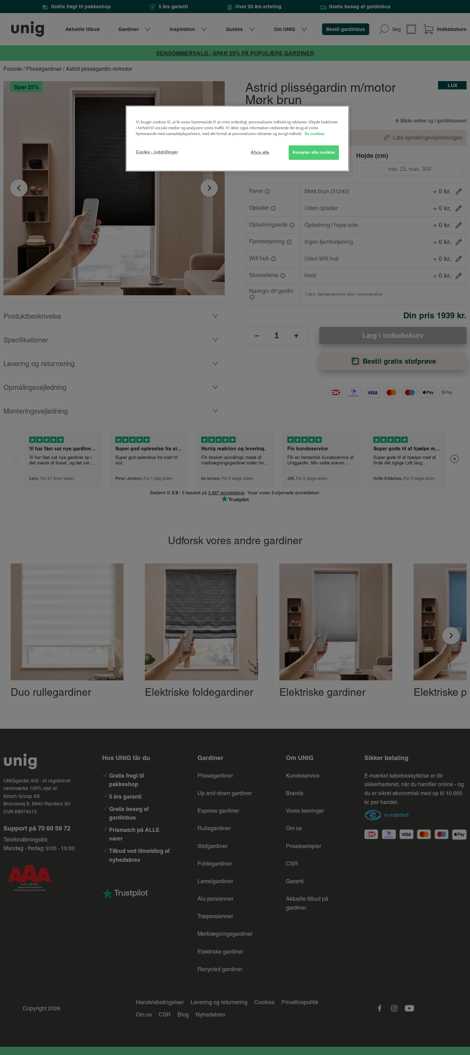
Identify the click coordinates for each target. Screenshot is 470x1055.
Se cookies (314, 133)
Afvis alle (260, 152)
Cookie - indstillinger (157, 152)
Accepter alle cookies (313, 152)
